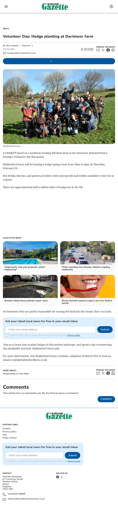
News (6, 28)
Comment (106, 399)
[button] (6, 6)
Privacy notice (73, 335)
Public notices (9, 437)
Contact (6, 428)
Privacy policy (9, 431)
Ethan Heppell (12, 45)
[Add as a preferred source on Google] (87, 49)
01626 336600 (18, 494)
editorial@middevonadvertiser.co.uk (26, 499)
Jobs (4, 434)
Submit (105, 329)
